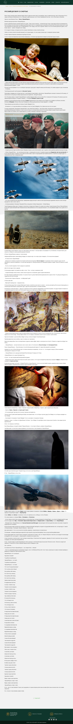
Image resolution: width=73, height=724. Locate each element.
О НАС (25, 2)
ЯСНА (21, 2)
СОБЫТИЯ (57, 2)
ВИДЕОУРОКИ (30, 2)
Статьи (10, 6)
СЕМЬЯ (52, 2)
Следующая (36, 698)
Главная (7, 6)
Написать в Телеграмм (37, 713)
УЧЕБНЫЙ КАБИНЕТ (65, 2)
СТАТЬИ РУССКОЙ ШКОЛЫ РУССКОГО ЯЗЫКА (20, 6)
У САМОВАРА (41, 2)
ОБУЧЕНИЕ (48, 2)
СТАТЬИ (36, 2)
